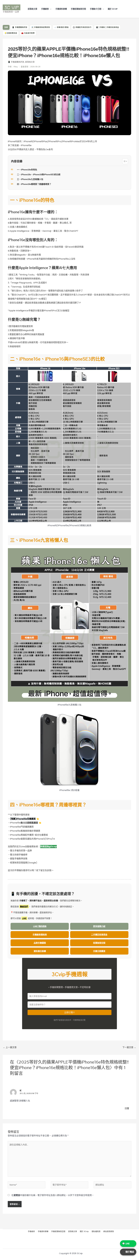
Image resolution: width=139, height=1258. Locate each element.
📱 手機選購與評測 (19, 27)
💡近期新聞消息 (10, 33)
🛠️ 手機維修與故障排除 (40, 27)
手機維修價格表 (40, 934)
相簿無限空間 (99, 942)
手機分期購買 (99, 951)
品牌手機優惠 (40, 942)
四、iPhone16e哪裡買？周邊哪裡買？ (34, 184)
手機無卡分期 (95, 9)
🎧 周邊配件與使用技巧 (82, 27)
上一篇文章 (10, 1047)
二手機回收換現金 (99, 934)
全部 (6, 27)
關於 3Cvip (113, 9)
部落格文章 (32, 9)
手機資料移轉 (61, 9)
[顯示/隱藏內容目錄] (125, 161)
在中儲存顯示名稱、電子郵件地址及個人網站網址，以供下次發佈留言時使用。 (52, 1195)
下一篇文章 (129, 1047)
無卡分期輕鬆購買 (29, 822)
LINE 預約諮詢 (39, 926)
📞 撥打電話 (128, 1251)
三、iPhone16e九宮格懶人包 (30, 179)
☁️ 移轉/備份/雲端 (61, 27)
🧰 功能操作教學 (28, 33)
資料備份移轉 (40, 951)
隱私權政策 (96, 1231)
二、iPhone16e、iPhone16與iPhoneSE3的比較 (38, 174)
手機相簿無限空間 (78, 9)
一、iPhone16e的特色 (27, 169)
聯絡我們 (24, 906)
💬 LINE (126, 1243)
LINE (24, 918)
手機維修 (45, 9)
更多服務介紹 (99, 926)
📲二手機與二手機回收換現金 (107, 27)
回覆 (127, 1108)
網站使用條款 (108, 1231)
